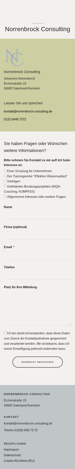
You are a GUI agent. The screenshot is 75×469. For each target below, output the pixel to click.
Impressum (11, 449)
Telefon (9, 267)
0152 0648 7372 (15, 119)
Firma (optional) (15, 227)
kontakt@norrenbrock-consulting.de (28, 111)
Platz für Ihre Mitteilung (20, 287)
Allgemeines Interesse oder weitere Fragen (36, 196)
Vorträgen (13, 181)
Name (8, 207)
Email (8, 247)
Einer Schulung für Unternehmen (29, 171)
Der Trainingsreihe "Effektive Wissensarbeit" (37, 176)
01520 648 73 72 (26, 430)
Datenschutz (12, 455)
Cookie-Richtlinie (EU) (19, 460)
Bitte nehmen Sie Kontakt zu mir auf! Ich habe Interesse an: (37, 162)
